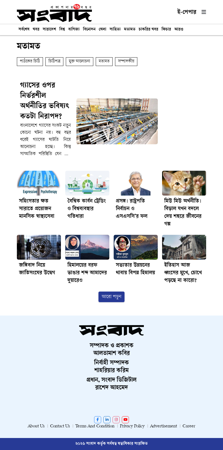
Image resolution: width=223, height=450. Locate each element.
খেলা (102, 29)
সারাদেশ (49, 29)
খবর (36, 29)
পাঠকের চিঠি (30, 61)
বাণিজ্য (74, 29)
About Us (36, 426)
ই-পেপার (186, 12)
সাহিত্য (115, 29)
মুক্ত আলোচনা (79, 61)
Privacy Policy (132, 426)
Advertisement (163, 426)
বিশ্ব (62, 29)
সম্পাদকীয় (126, 61)
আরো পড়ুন (111, 296)
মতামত (129, 29)
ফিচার (166, 29)
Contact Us (60, 426)
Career (188, 426)
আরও (178, 29)
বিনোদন (89, 29)
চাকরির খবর (148, 29)
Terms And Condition (94, 426)
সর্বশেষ (23, 29)
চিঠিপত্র (54, 61)
